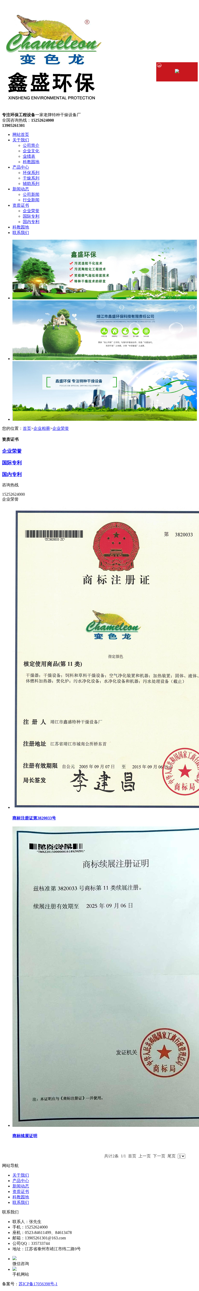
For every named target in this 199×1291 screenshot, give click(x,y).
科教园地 (31, 162)
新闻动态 (20, 189)
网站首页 (20, 134)
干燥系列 (31, 178)
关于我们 (20, 140)
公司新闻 (31, 194)
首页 (27, 428)
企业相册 (41, 428)
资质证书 (20, 205)
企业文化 (31, 151)
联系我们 (20, 232)
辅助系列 (31, 183)
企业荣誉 (31, 211)
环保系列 (31, 172)
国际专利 (31, 216)
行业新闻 (31, 200)
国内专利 (31, 221)
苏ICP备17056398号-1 (38, 1284)
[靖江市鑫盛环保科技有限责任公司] (54, 110)
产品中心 (20, 167)
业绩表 (29, 156)
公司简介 (31, 145)
